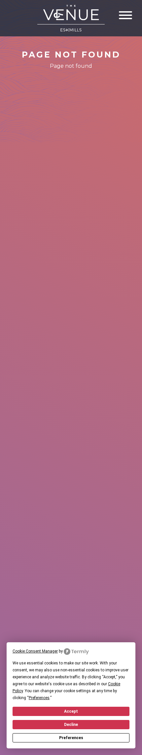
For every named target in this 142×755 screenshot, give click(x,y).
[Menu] (125, 15)
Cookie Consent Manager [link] (35, 651)
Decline (71, 724)
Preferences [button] (39, 697)
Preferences (71, 737)
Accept (71, 711)
